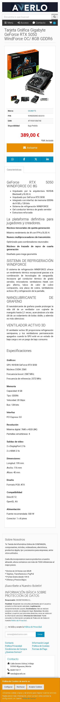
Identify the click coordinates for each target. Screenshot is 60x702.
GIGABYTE (32, 111)
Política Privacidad (13, 646)
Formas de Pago (39, 649)
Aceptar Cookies (35, 687)
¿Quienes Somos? (13, 652)
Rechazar (21, 687)
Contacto (40, 22)
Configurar (8, 687)
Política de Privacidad (19, 621)
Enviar (40, 634)
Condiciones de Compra (16, 649)
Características (14, 169)
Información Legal (40, 643)
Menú (10, 22)
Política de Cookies (29, 698)
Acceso (24, 22)
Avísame (31, 147)
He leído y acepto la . (25, 627)
